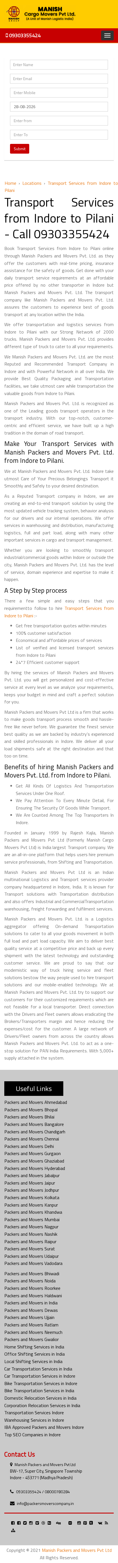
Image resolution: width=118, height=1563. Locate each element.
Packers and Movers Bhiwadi (31, 1273)
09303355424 (24, 35)
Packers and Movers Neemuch (33, 1332)
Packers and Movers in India (31, 1302)
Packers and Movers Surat (29, 1248)
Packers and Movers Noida (30, 1280)
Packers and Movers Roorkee (32, 1288)
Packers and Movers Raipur (30, 1241)
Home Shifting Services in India (34, 1346)
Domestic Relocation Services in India (40, 1398)
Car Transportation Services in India (38, 1368)
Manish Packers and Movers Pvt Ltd (45, 1464)
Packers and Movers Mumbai (32, 1219)
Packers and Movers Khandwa (33, 1212)
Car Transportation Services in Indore (39, 1375)
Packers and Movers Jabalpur (32, 1175)
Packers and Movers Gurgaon (32, 1153)
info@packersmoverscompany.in (45, 1503)
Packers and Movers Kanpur (31, 1204)
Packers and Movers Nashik (30, 1234)
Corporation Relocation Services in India (42, 1405)
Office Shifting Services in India (34, 1353)
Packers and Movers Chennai (31, 1138)
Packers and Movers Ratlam (31, 1324)
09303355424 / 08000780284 (43, 1492)
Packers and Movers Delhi (29, 1146)
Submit (19, 149)
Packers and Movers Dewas (31, 1310)
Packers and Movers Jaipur (29, 1182)
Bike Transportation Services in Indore (40, 1383)
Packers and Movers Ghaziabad (34, 1160)
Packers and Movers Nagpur (31, 1226)
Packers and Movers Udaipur (31, 1256)
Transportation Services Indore (34, 1412)
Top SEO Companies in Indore (32, 1434)
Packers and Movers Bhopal (31, 1109)
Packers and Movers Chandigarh (34, 1131)
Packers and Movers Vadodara (33, 1263)
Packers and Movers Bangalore (34, 1124)
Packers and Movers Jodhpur (31, 1190)
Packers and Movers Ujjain (29, 1317)
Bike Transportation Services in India (39, 1390)
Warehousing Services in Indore (34, 1420)
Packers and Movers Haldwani (33, 1295)
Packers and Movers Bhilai (29, 1116)
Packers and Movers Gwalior (31, 1339)
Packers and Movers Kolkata (31, 1197)
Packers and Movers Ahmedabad (35, 1102)
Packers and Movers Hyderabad (34, 1168)
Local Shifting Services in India (33, 1361)
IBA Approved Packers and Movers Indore (44, 1427)
